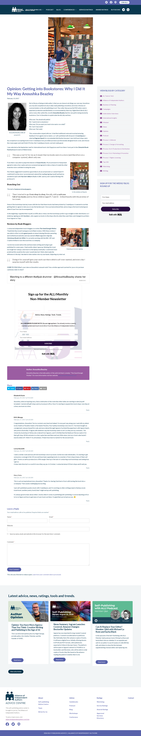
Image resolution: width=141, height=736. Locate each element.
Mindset (106, 122)
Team (40, 708)
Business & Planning (109, 105)
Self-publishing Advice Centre (43, 703)
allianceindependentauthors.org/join (17, 719)
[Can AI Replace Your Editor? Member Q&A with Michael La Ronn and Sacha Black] (112, 622)
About (40, 698)
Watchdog (106, 166)
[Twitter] (106, 2)
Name (9, 517)
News (105, 127)
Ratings (99, 698)
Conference (73, 717)
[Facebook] (111, 2)
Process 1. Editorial (109, 140)
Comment (10, 542)
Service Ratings (102, 706)
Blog (71, 709)
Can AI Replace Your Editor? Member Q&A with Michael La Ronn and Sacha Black (110, 629)
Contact (131, 698)
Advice (71, 698)
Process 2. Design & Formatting (113, 144)
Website (10, 525)
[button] (11, 388)
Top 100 (105, 162)
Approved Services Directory (100, 715)
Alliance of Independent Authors (113, 100)
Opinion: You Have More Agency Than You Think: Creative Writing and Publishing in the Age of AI (27, 627)
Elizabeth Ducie (19, 395)
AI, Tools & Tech (108, 96)
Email (51, 517)
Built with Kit (48, 354)
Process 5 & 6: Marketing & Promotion (115, 153)
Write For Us (42, 712)
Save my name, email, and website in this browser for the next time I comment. (35, 534)
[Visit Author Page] (16, 375)
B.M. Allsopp (18, 417)
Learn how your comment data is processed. (47, 574)
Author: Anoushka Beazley (36, 369)
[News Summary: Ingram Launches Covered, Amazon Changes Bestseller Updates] (70, 620)
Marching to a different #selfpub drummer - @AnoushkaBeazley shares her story (48, 278)
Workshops (73, 713)
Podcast (105, 135)
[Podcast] (115, 2)
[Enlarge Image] (70, 50)
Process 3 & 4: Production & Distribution (116, 149)
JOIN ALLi (124, 2)
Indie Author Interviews (110, 113)
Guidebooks (73, 702)
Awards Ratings (102, 709)
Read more (17, 660)
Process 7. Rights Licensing (112, 157)
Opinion (105, 131)
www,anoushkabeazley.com (67, 375)
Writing (105, 171)
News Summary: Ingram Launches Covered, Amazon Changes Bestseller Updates (69, 627)
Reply (87, 410)
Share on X (82, 280)
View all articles (15, 671)
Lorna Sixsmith (19, 448)
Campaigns (106, 109)
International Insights (110, 118)
